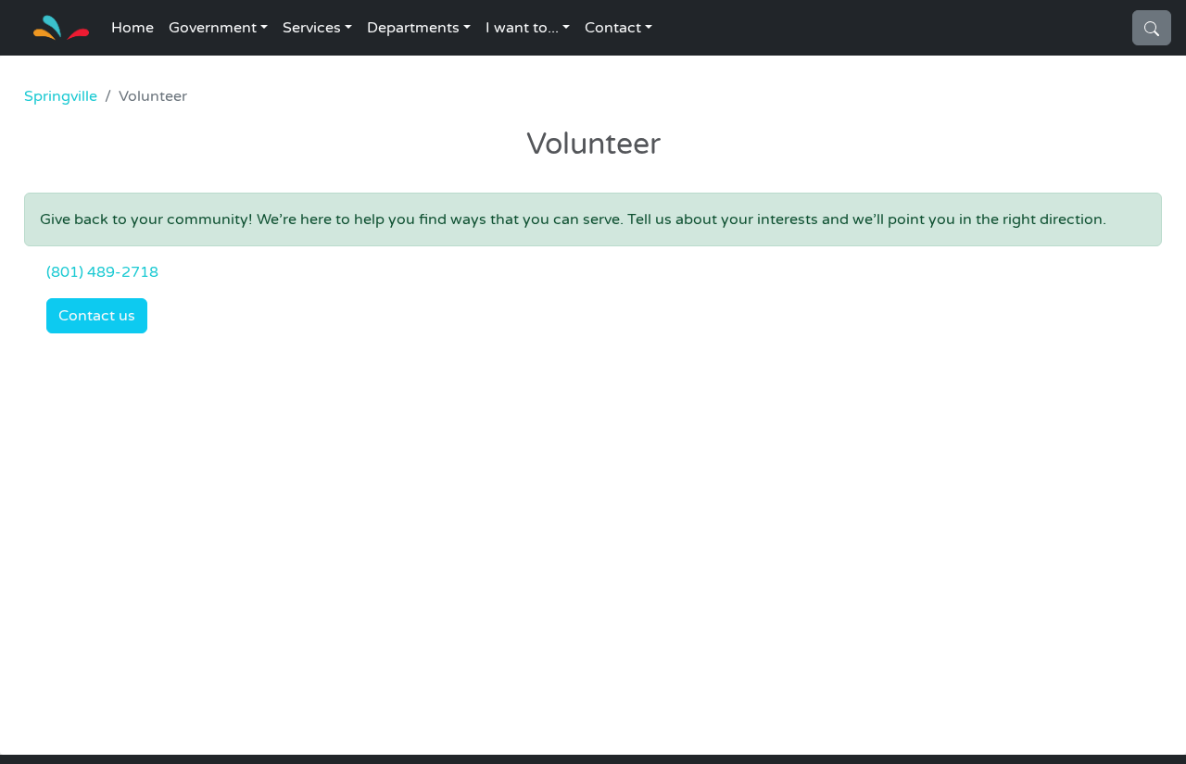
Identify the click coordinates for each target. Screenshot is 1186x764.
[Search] (1151, 27)
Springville (60, 96)
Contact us (96, 316)
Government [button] (213, 28)
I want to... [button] (522, 28)
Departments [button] (413, 28)
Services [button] (312, 28)
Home (132, 28)
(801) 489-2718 (102, 272)
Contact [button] (613, 28)
